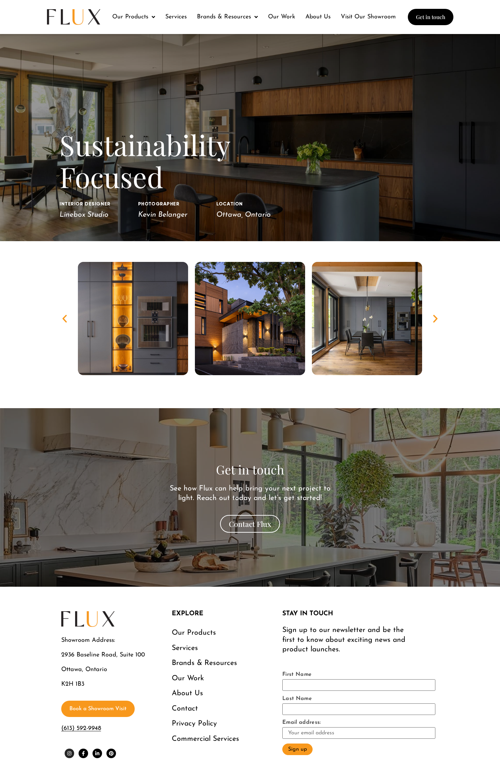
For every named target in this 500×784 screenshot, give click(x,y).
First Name (297, 674)
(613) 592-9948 (81, 728)
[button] (65, 319)
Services (185, 648)
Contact (185, 708)
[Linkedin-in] (97, 753)
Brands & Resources (204, 663)
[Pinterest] (111, 753)
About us (187, 693)
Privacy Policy (194, 723)
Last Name (297, 698)
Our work (188, 678)
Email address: (301, 722)
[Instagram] (69, 753)
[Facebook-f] (83, 753)
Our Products (194, 632)
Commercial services (205, 739)
